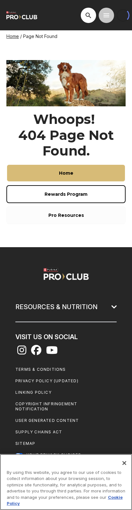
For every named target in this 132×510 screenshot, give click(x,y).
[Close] (124, 463)
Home (12, 36)
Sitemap (25, 443)
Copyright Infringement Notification (46, 406)
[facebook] (36, 352)
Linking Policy (33, 392)
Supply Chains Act (38, 432)
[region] (66, 482)
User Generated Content (47, 420)
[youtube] (52, 352)
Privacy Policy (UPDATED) (46, 380)
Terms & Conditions (40, 369)
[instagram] (21, 352)
